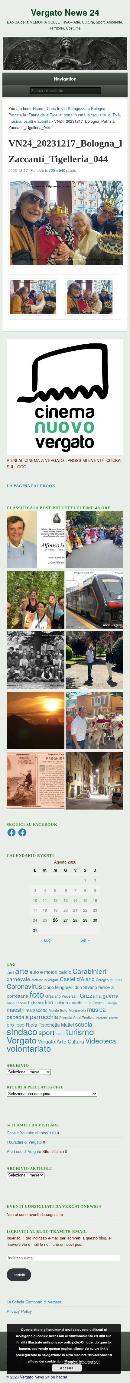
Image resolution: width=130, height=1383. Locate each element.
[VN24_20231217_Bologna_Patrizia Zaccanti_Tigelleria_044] (65, 223)
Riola (31, 1024)
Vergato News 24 (65, 12)
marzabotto (36, 1010)
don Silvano (86, 987)
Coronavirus (24, 986)
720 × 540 (57, 170)
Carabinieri (89, 971)
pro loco (15, 1024)
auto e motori (43, 971)
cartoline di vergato (45, 979)
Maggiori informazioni (81, 1361)
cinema (116, 979)
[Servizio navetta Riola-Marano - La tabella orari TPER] (94, 600)
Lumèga (111, 1002)
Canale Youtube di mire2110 (31, 1132)
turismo (80, 1031)
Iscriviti (18, 1274)
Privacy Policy (19, 1311)
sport (46, 1032)
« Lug (45, 940)
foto (37, 994)
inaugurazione (17, 1003)
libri (49, 1002)
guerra (111, 995)
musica (96, 1009)
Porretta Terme (107, 1017)
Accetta (66, 1368)
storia (60, 1033)
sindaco (22, 1031)
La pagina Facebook (31, 486)
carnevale (18, 979)
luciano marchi (68, 1002)
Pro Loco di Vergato (24, 1151)
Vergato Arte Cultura (61, 1041)
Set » (85, 940)
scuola (83, 1024)
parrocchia (44, 1016)
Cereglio (102, 979)
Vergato (22, 1040)
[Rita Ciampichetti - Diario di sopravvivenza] (35, 721)
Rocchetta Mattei (56, 1024)
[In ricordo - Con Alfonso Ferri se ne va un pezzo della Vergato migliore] (35, 540)
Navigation (65, 78)
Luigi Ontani (93, 1002)
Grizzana (91, 995)
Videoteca (100, 1041)
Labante (36, 1003)
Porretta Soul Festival (77, 1017)
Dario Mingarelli (58, 987)
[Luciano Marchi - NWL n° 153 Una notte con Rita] (94, 781)
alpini (10, 972)
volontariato (29, 1048)
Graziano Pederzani (62, 996)
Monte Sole (58, 1010)
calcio (65, 971)
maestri (15, 1009)
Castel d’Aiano (77, 979)
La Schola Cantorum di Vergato (34, 1302)
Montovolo (77, 1010)
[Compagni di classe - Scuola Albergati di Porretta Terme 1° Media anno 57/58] (35, 660)
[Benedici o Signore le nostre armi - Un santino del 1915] (35, 781)
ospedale (18, 1017)
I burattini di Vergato (24, 1142)
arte (21, 970)
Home (38, 108)
